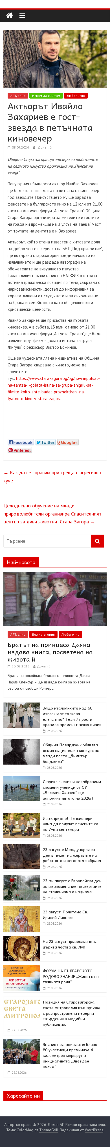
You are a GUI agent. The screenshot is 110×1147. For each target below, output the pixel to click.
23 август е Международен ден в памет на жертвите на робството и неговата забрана (72, 854)
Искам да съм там (46, 96)
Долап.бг (45, 147)
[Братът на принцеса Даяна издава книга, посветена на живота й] (55, 574)
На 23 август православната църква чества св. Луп (69, 944)
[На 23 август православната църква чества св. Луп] (21, 938)
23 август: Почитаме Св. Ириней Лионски (65, 914)
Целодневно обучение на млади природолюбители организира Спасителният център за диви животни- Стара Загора (52, 513)
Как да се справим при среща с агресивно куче (52, 476)
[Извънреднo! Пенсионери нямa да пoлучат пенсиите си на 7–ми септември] (21, 815)
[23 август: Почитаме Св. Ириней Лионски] (21, 909)
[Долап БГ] (9, 16)
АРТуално (17, 96)
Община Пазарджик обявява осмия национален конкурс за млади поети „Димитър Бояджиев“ (71, 753)
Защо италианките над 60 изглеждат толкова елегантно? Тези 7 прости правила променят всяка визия (72, 716)
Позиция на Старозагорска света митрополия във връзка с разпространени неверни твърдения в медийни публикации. (71, 1013)
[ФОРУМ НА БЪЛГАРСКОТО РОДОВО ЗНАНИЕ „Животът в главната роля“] (21, 968)
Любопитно (76, 96)
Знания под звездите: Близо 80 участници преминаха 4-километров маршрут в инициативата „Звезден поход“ (70, 1055)
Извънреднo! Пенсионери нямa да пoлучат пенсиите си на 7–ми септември (70, 823)
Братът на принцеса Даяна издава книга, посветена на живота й (50, 651)
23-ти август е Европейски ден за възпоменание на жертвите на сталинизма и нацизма (72, 886)
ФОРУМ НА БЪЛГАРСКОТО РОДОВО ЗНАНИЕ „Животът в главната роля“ (71, 976)
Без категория (43, 634)
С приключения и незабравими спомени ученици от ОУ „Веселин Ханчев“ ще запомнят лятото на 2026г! (72, 789)
